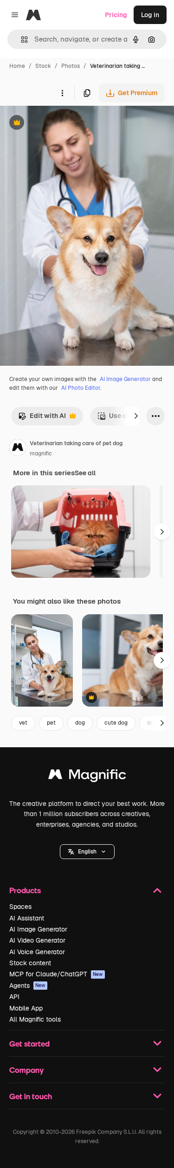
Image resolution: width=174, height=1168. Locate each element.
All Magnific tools (35, 1019)
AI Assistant (26, 918)
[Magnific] (87, 776)
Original (59, 123)
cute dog (116, 722)
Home (17, 66)
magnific (41, 453)
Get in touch (30, 1096)
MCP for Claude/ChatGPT (56, 974)
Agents (27, 985)
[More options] (62, 93)
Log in (150, 15)
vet (23, 722)
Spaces (20, 906)
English (87, 851)
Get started (29, 1043)
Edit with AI (42, 418)
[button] (87, 851)
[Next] (136, 416)
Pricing (116, 15)
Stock (43, 66)
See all (85, 473)
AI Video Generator (37, 940)
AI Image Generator (125, 379)
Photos (70, 66)
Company (26, 1070)
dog (80, 722)
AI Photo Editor (80, 388)
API (14, 996)
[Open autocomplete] (20, 39)
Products (25, 890)
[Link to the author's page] (17, 449)
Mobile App (26, 1008)
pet (51, 722)
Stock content (30, 963)
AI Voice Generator (37, 952)
